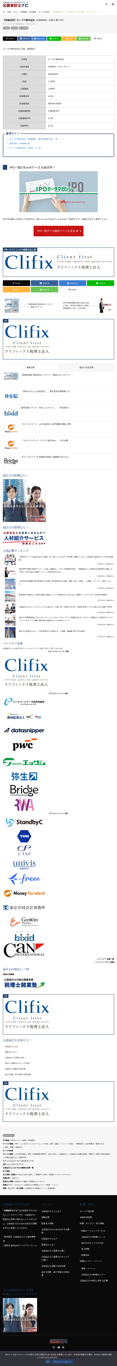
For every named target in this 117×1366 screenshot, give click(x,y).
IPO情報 (6, 28)
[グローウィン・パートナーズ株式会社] (58, 922)
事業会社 (79, 1144)
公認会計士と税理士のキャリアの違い (55, 1258)
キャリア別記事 (87, 1211)
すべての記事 (23, 28)
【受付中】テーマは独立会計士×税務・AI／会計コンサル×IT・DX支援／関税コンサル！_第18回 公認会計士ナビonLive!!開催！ (66, 558)
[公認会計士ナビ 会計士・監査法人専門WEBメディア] (15, 4)
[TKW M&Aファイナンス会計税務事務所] (58, 836)
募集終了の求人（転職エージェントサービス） (54, 1175)
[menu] (112, 4)
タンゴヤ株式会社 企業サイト (24, 148)
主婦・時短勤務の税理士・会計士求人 (42, 1154)
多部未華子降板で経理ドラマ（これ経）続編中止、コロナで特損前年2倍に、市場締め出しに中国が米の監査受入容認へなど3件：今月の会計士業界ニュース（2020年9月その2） (65, 570)
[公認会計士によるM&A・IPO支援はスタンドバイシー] (58, 822)
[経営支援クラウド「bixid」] (58, 936)
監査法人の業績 (21, 1181)
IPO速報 (14, 28)
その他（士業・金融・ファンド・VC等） (58, 1144)
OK (47, 1362)
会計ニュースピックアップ (13, 1164)
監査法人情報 (8, 1181)
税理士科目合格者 (103, 1154)
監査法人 (19, 1147)
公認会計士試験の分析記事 (15, 1069)
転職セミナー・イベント (12, 1185)
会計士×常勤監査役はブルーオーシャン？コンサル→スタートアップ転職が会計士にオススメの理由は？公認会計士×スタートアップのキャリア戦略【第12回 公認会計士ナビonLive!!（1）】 (66, 618)
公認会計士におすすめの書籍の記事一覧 (18, 1168)
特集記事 (6, 1178)
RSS (63, 1347)
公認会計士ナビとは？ (51, 1211)
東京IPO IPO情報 (18, 143)
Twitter (54, 1347)
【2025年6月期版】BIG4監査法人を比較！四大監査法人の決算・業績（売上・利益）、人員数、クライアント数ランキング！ (65, 582)
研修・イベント (52, 1185)
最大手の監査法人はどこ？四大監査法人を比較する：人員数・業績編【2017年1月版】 (52, 631)
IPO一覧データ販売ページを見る (56, 230)
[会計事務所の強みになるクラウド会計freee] (58, 879)
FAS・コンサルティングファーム (28, 1144)
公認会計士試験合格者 (78, 1154)
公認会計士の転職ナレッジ (36, 1188)
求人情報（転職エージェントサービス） (18, 1175)
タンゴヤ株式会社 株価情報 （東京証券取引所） (32, 139)
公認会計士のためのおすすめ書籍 (55, 1231)
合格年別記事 (86, 1217)
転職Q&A (51, 1188)
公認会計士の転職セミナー (34, 1185)
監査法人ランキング (37, 1181)
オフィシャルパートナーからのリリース (18, 1161)
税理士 (91, 1154)
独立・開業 (9, 1147)
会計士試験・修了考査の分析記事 (18, 1074)
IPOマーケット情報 (18, 1140)
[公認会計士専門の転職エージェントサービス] (58, 500)
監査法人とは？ (11, 1052)
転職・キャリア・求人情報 (13, 1188)
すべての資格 (8, 1154)
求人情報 (6, 1171)
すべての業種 (8, 1144)
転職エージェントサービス (93, 1231)
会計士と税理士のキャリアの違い (18, 1063)
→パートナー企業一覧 (105, 959)
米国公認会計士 (11, 1157)
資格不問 (22, 1157)
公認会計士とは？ (12, 1046)
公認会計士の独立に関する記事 (94, 1280)
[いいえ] (113, 1358)
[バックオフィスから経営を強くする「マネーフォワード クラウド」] (58, 893)
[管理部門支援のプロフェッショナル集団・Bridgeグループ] (58, 790)
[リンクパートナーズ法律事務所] (58, 702)
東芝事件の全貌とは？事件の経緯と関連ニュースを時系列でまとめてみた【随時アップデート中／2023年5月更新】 (63, 595)
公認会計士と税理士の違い (15, 1058)
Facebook (58, 1347)
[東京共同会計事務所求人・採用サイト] (58, 907)
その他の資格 (20, 1154)
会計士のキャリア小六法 (92, 1243)
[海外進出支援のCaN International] (58, 950)
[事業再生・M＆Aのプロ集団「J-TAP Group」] (58, 850)
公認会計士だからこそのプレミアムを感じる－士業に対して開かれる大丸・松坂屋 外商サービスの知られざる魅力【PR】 (66, 607)
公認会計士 (63, 1154)
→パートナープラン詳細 (104, 962)
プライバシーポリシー (68, 1357)
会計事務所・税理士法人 (94, 1144)
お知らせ (15, 1178)
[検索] (106, 4)
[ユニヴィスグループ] (58, 865)
